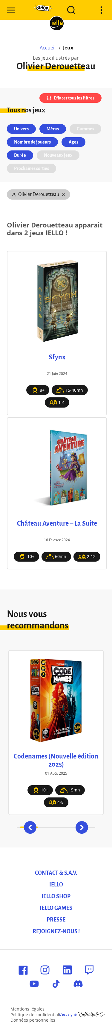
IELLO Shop (56, 896)
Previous (30, 827)
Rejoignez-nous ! (56, 931)
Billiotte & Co (91, 1014)
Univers (21, 128)
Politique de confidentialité (37, 1014)
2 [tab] (47, 827)
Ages (73, 142)
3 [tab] (65, 827)
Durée (20, 155)
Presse (56, 920)
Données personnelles (32, 1020)
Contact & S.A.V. (56, 873)
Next (82, 827)
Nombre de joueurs (32, 142)
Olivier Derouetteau (38, 194)
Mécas (53, 128)
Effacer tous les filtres (74, 98)
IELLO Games (56, 908)
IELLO (56, 885)
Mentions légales (27, 1009)
